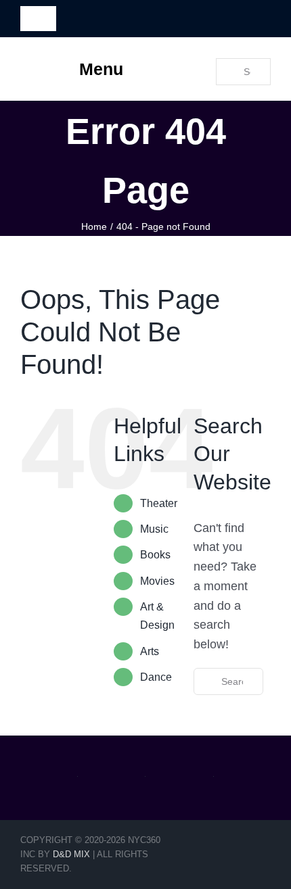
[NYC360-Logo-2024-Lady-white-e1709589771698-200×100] (243, 15)
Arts (149, 651)
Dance (156, 677)
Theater (158, 503)
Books (155, 554)
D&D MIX (71, 854)
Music (154, 529)
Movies (157, 581)
